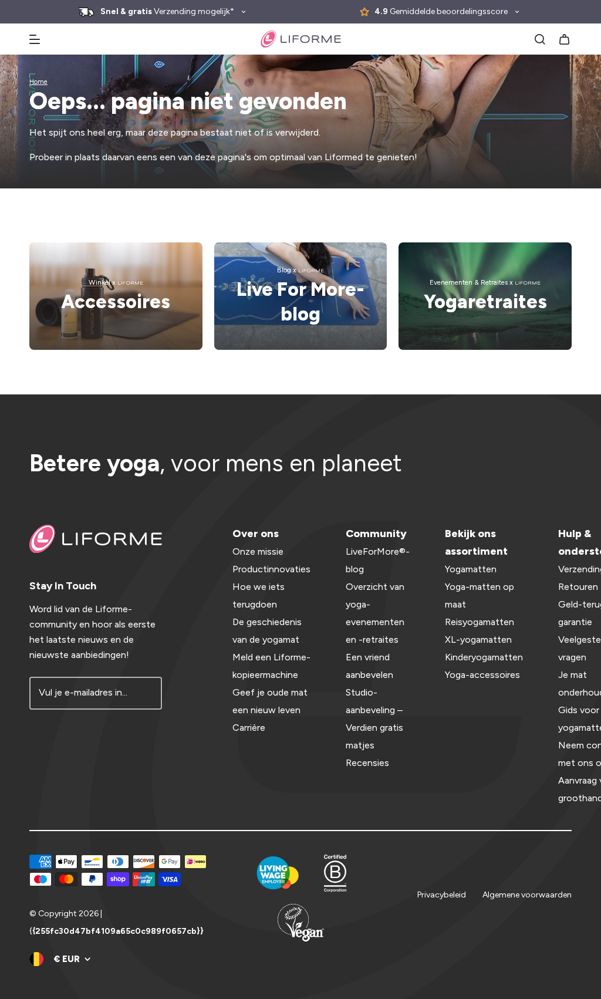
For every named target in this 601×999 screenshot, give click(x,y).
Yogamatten (471, 569)
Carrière (248, 727)
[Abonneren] (145, 693)
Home (38, 82)
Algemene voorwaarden (527, 895)
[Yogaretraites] (485, 296)
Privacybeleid (441, 895)
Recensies (367, 762)
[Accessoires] (115, 296)
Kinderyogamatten (484, 657)
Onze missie (257, 551)
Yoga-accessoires (482, 674)
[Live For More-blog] (300, 296)
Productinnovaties (271, 569)
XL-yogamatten (478, 639)
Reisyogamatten (479, 621)
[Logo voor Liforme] (301, 39)
